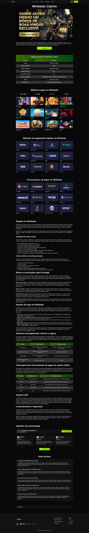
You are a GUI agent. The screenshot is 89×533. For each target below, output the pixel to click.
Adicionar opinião (67, 431)
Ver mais (44, 449)
